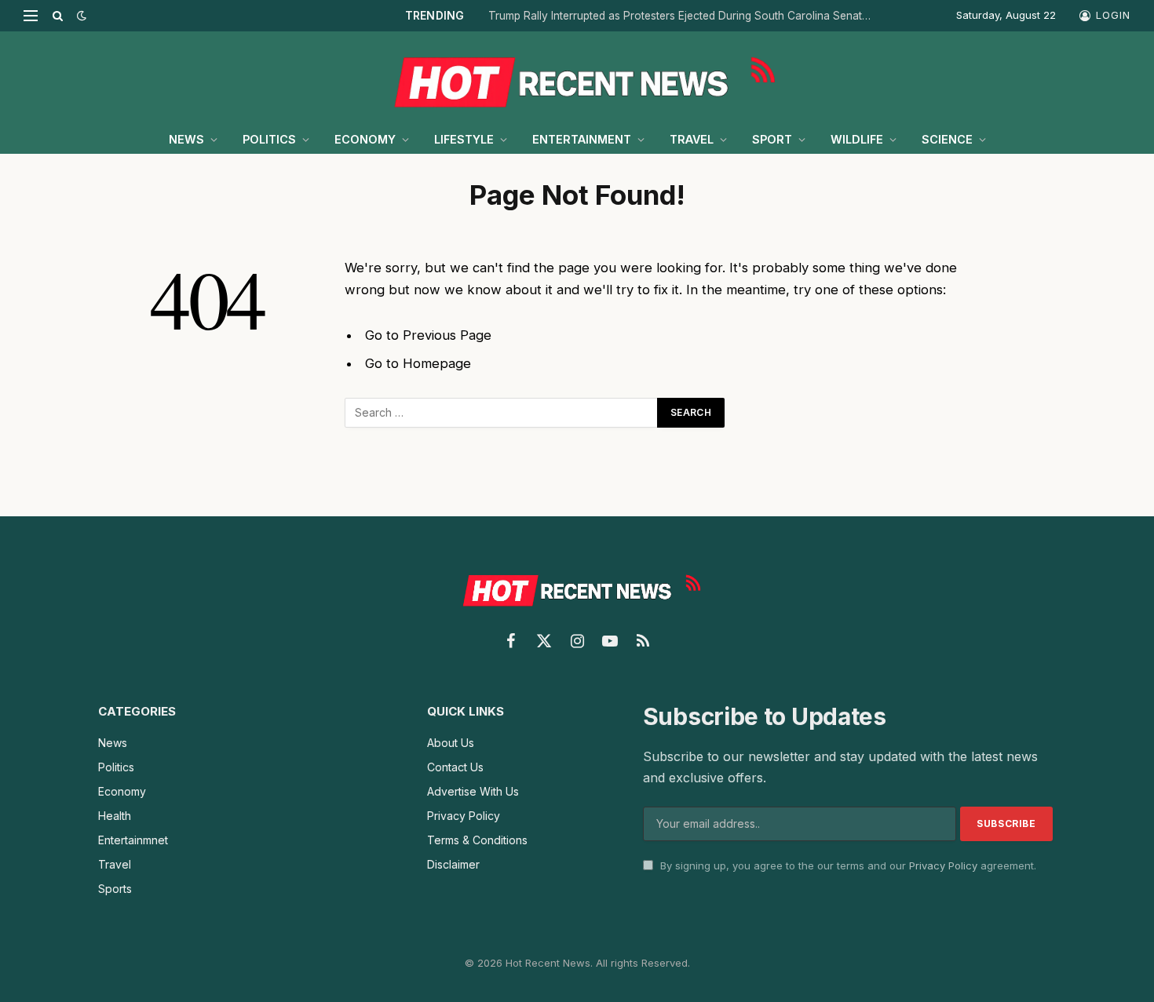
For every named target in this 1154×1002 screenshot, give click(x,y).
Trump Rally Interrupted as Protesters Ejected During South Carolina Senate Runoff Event (684, 15)
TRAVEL (692, 139)
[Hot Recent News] (577, 78)
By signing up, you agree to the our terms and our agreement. (846, 865)
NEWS (186, 139)
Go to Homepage (418, 363)
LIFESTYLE (464, 139)
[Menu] (31, 15)
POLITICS (269, 139)
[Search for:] (502, 413)
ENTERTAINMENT (581, 139)
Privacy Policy (943, 865)
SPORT (772, 139)
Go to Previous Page (428, 335)
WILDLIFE (857, 139)
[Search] (57, 15)
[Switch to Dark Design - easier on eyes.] (80, 15)
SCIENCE (947, 139)
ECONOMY (365, 139)
